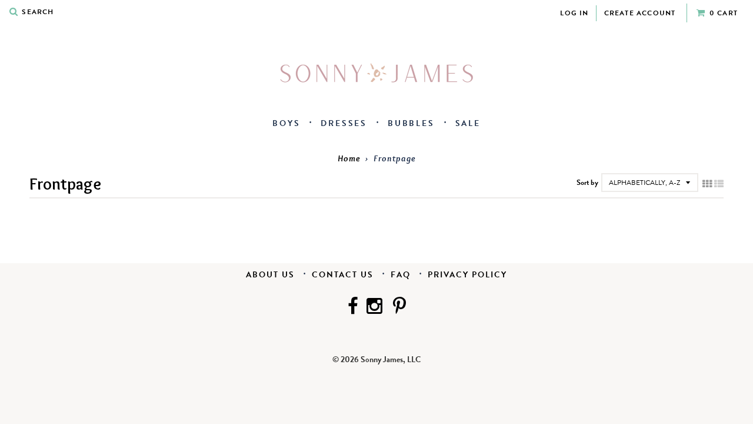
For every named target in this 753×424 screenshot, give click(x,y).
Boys (286, 123)
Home (349, 158)
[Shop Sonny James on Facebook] (353, 307)
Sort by (587, 182)
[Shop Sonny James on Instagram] (375, 307)
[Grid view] (707, 184)
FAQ (401, 275)
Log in (574, 13)
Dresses (344, 123)
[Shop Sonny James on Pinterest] (399, 307)
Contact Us (343, 275)
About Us (270, 275)
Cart (723, 13)
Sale (468, 123)
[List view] (719, 184)
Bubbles (411, 123)
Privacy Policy (467, 275)
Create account (640, 13)
